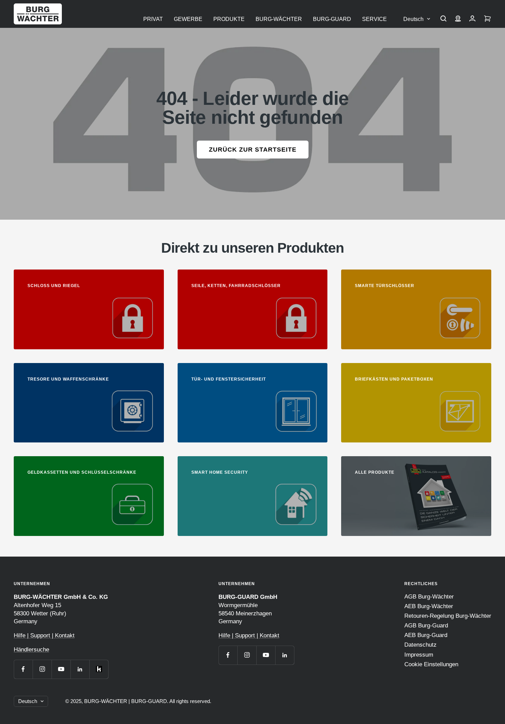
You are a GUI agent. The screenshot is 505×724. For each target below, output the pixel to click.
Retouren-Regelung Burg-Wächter (447, 616)
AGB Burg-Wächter (429, 596)
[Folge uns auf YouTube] (61, 669)
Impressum (418, 654)
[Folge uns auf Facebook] (23, 669)
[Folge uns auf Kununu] (98, 669)
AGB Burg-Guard (426, 625)
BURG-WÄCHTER (279, 19)
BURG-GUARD (332, 19)
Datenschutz (420, 644)
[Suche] (443, 19)
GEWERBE (188, 19)
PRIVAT (153, 19)
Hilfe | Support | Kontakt (44, 635)
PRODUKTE (229, 19)
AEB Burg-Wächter (428, 606)
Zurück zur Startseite (252, 149)
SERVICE (374, 19)
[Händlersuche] (458, 19)
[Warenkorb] (487, 19)
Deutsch (413, 19)
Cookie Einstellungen (431, 664)
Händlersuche (31, 649)
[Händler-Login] (472, 19)
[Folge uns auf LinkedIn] (79, 669)
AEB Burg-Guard (425, 635)
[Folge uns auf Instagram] (42, 669)
